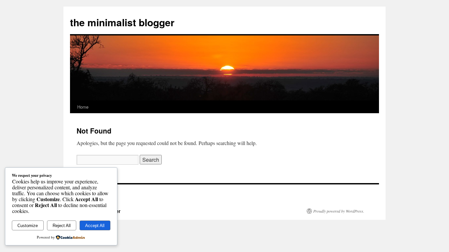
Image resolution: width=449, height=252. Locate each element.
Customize (27, 225)
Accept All (95, 225)
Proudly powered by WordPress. (338, 211)
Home (82, 107)
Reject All (62, 225)
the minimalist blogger (122, 22)
